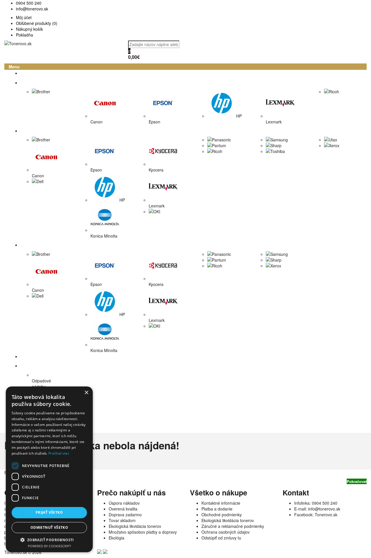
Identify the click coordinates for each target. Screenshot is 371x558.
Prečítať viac (58, 453)
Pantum (219, 145)
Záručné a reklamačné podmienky (232, 526)
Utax (333, 140)
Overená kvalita (123, 509)
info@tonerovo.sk (324, 509)
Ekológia (116, 538)
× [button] (86, 393)
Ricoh (334, 91)
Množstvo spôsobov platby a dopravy (143, 532)
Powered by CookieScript (49, 546)
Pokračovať (357, 481)
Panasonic (221, 140)
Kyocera (156, 170)
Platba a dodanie (216, 509)
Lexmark (274, 122)
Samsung (279, 140)
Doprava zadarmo (125, 514)
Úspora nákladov (124, 503)
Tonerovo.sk (326, 514)
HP (239, 116)
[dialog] (49, 469)
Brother (43, 91)
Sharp (275, 145)
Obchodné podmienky (221, 514)
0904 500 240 (324, 503)
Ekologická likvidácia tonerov (135, 526)
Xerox (334, 145)
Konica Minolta (103, 236)
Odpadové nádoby (41, 383)
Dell (40, 181)
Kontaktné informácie (220, 503)
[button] (49, 539)
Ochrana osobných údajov (225, 532)
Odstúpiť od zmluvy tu (221, 538)
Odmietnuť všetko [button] (49, 527)
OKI (156, 211)
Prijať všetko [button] (49, 512)
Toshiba (277, 151)
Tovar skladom (122, 520)
